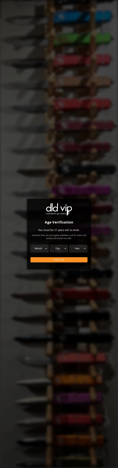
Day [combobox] (58, 248)
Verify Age (59, 259)
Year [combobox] (77, 248)
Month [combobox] (38, 248)
